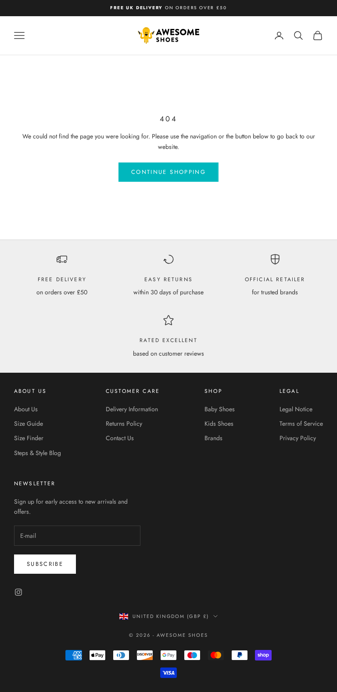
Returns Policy (124, 423)
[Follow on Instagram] (18, 592)
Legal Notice (296, 409)
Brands (213, 438)
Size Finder (28, 438)
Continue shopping (168, 172)
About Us (26, 409)
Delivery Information (132, 409)
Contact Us (120, 438)
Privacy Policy (298, 438)
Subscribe (45, 564)
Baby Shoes (219, 409)
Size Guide (28, 423)
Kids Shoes (218, 423)
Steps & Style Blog (37, 452)
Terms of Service (301, 423)
